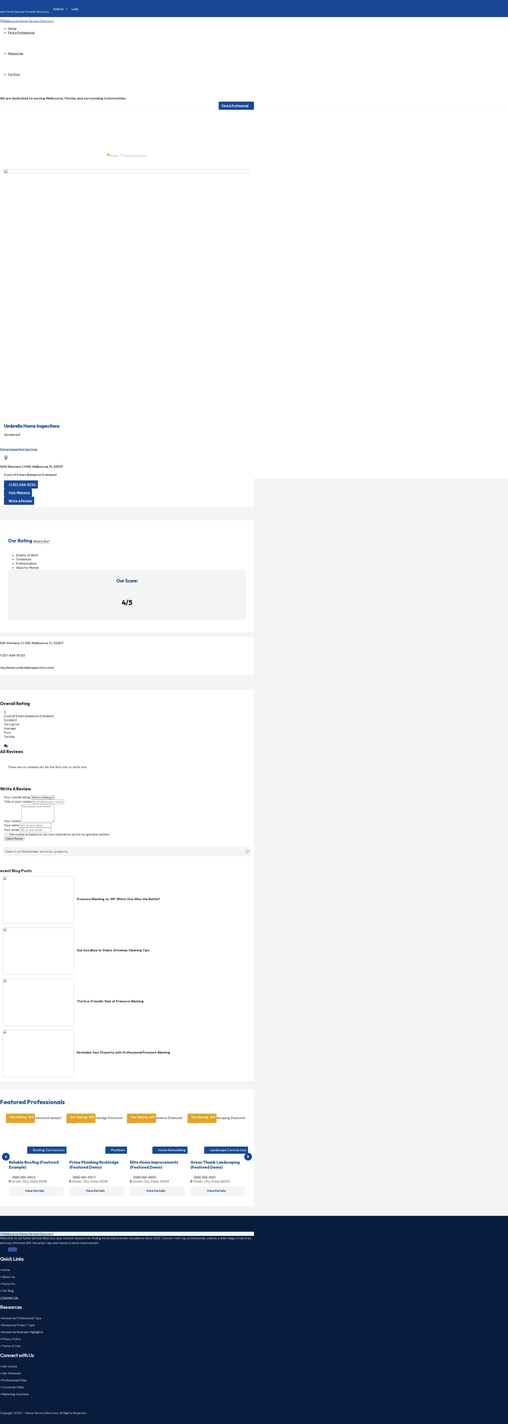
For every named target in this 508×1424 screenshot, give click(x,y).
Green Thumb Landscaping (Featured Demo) (215, 1165)
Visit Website (19, 493)
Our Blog (22, 64)
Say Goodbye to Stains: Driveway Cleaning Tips (113, 950)
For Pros (13, 74)
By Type (21, 43)
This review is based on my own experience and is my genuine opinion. (59, 834)
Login (74, 9)
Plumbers (118, 1150)
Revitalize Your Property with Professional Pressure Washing (123, 1052)
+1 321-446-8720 (22, 484)
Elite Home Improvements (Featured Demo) (154, 1165)
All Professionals (27, 39)
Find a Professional (21, 33)
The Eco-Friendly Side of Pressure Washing (110, 1001)
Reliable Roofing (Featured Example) (34, 1165)
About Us (22, 60)
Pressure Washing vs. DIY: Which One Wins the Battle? (118, 899)
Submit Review (14, 838)
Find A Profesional (235, 106)
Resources (15, 53)
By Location (24, 51)
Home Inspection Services (18, 449)
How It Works (25, 80)
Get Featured (25, 93)
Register (58, 9)
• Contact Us (9, 1298)
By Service (23, 47)
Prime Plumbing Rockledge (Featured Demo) (94, 1165)
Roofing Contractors (48, 1150)
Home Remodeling (172, 1150)
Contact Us (24, 72)
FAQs (19, 68)
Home (12, 28)
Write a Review (20, 501)
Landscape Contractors (228, 1150)
